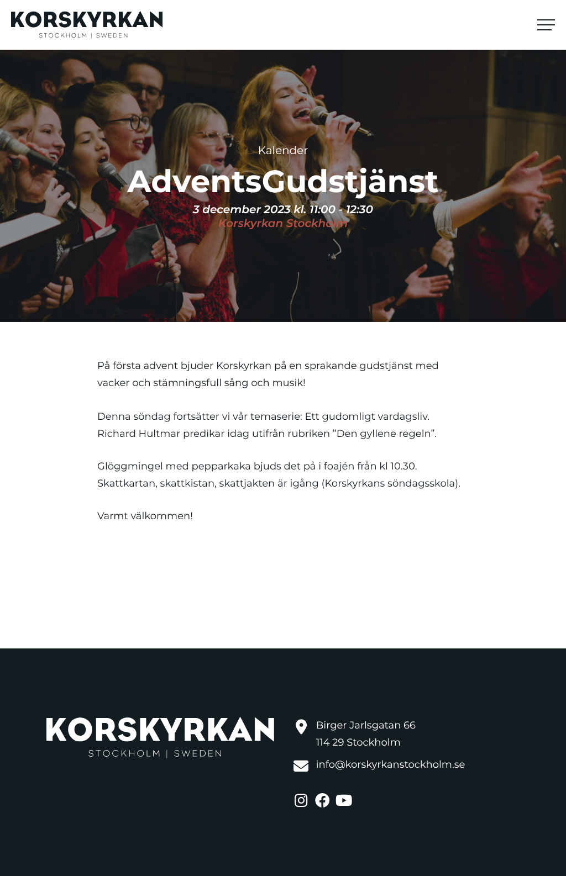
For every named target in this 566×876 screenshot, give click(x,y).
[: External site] (302, 799)
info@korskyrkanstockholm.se (390, 764)
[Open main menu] (546, 24)
